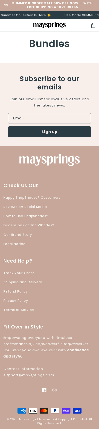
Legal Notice (14, 244)
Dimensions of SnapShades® (28, 225)
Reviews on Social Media (25, 206)
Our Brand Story (17, 234)
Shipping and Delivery (22, 282)
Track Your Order (18, 273)
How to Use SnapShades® (25, 216)
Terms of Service (18, 310)
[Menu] (6, 25)
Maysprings (27, 419)
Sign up (49, 131)
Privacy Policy (15, 300)
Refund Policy (15, 291)
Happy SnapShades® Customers (32, 197)
